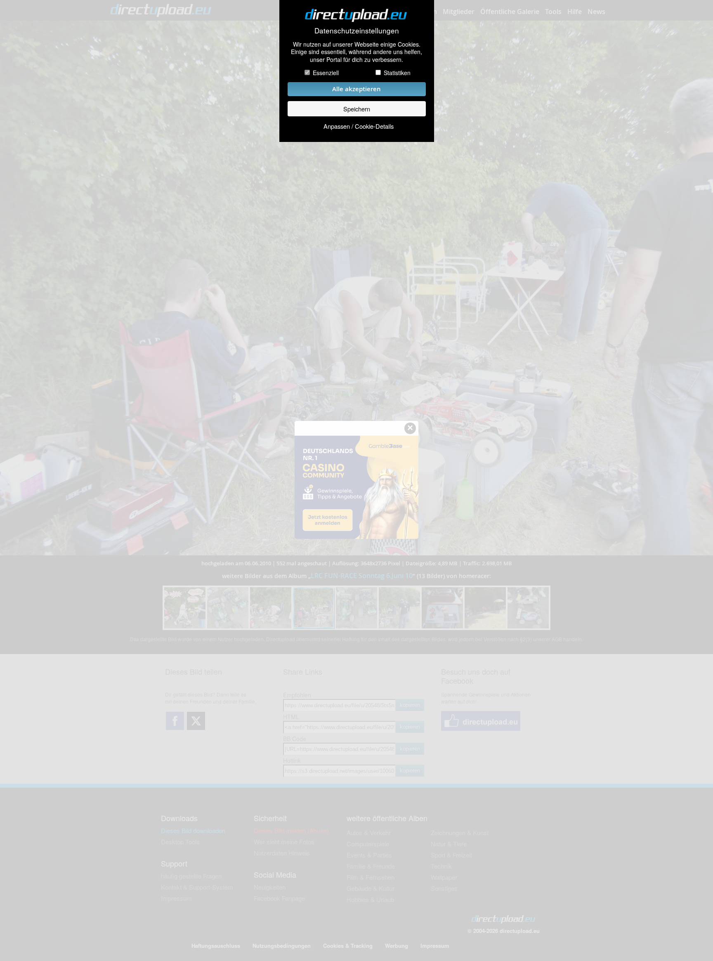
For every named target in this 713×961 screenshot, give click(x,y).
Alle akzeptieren (356, 89)
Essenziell (326, 72)
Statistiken (397, 72)
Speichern (356, 108)
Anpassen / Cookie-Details (358, 126)
